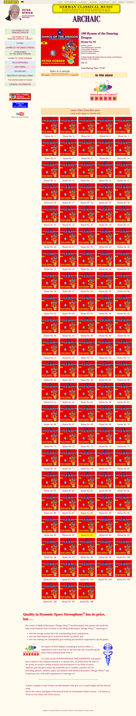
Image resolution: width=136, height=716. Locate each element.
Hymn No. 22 (68, 225)
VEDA (114, 2)
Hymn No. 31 (50, 269)
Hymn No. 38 (87, 291)
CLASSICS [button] (82, 2)
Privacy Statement (79, 710)
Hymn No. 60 (123, 380)
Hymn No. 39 (105, 291)
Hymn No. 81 (50, 491)
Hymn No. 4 (105, 136)
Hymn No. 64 (105, 402)
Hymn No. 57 (68, 380)
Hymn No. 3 (86, 136)
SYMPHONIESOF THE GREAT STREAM (20, 53)
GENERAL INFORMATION (20, 84)
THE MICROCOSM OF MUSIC (20, 80)
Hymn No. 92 (68, 535)
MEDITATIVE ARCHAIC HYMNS (20, 75)
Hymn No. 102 (68, 579)
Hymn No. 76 (50, 468)
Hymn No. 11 (50, 180)
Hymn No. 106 (50, 601)
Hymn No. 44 (105, 313)
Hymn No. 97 (68, 557)
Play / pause (42, 74)
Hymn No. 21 (50, 225)
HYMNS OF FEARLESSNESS (20, 58)
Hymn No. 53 (87, 358)
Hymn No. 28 (87, 247)
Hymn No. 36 (50, 291)
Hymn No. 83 (87, 491)
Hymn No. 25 (123, 225)
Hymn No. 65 (123, 402)
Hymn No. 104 (105, 579)
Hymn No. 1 (50, 136)
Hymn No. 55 (123, 358)
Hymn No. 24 (105, 225)
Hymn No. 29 (105, 247)
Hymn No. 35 (123, 269)
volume (77, 74)
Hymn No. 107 (68, 601)
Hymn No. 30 (123, 247)
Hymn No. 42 (68, 313)
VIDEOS (121, 2)
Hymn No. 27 (68, 247)
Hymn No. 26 (50, 247)
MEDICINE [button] (93, 2)
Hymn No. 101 (50, 579)
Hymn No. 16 (50, 202)
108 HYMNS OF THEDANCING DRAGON (20, 31)
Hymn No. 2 (68, 136)
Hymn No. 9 (105, 158)
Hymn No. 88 (87, 513)
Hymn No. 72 (68, 446)
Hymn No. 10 (123, 158)
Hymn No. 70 (123, 424)
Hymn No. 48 (87, 335)
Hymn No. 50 (123, 335)
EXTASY (20, 43)
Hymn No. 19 (105, 202)
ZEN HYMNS (20, 67)
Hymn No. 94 (105, 535)
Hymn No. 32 (68, 269)
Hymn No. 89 (105, 513)
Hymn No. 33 (87, 269)
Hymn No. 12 (68, 180)
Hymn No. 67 (68, 424)
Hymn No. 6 (50, 158)
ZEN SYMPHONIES (20, 62)
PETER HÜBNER (70, 2)
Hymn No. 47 (68, 335)
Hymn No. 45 (123, 313)
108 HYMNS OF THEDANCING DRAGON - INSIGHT (20, 37)
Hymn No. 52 (68, 358)
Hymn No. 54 (105, 358)
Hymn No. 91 (50, 535)
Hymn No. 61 (50, 402)
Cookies (87, 710)
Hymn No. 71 (50, 446)
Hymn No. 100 (123, 557)
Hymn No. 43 (87, 313)
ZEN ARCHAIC (20, 71)
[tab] (20, 31)
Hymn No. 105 (123, 579)
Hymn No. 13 (87, 180)
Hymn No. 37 (68, 291)
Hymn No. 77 (68, 468)
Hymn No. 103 (86, 579)
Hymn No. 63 (87, 402)
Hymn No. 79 (105, 468)
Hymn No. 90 (123, 513)
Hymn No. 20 (123, 202)
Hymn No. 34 (105, 269)
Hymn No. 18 (87, 202)
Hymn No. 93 (86, 535)
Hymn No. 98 (87, 557)
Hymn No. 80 (123, 468)
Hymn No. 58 (87, 380)
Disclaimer (71, 710)
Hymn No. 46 (50, 335)
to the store (104, 75)
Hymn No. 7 (68, 158)
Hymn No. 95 (123, 535)
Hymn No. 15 (123, 180)
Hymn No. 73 (87, 446)
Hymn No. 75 (123, 446)
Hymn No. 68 (87, 424)
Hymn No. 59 (105, 380)
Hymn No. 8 (86, 158)
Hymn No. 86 (50, 513)
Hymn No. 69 (105, 424)
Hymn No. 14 (105, 180)
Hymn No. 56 (50, 380)
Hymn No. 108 (86, 601)
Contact (91, 710)
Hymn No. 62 (68, 402)
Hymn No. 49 (105, 335)
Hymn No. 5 (123, 136)
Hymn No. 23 (87, 225)
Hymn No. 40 (123, 291)
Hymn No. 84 (105, 491)
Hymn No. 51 (50, 358)
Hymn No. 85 (123, 491)
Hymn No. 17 (68, 202)
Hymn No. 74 (105, 446)
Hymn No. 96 (50, 557)
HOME (59, 2)
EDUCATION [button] (104, 2)
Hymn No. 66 (50, 424)
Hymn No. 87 (68, 513)
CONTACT (130, 2)
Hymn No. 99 (105, 557)
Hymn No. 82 (68, 491)
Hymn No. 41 (50, 313)
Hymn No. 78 (87, 468)
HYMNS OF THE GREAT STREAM (20, 47)
